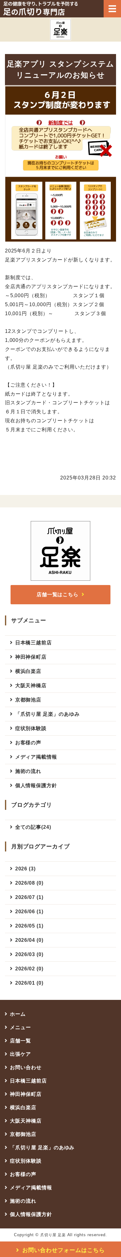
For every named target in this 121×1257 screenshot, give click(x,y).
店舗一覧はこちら (58, 594)
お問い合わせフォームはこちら (63, 1250)
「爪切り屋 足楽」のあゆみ (47, 714)
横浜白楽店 (28, 671)
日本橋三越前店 (33, 642)
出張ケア (20, 1054)
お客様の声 (28, 742)
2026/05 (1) (29, 925)
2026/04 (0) (29, 940)
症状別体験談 (31, 728)
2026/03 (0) (29, 954)
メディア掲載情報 (36, 757)
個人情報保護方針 (36, 785)
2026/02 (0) (29, 968)
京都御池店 (28, 699)
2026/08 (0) (29, 883)
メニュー (20, 1027)
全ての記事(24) (33, 827)
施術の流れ (28, 771)
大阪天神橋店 (31, 685)
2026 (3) (25, 868)
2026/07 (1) (29, 897)
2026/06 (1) (29, 911)
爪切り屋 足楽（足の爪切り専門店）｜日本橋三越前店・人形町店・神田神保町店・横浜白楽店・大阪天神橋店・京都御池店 (40, 8)
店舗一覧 (20, 1040)
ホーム (18, 1014)
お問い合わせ (26, 1067)
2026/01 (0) (29, 983)
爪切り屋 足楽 (53, 1235)
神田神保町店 (31, 657)
